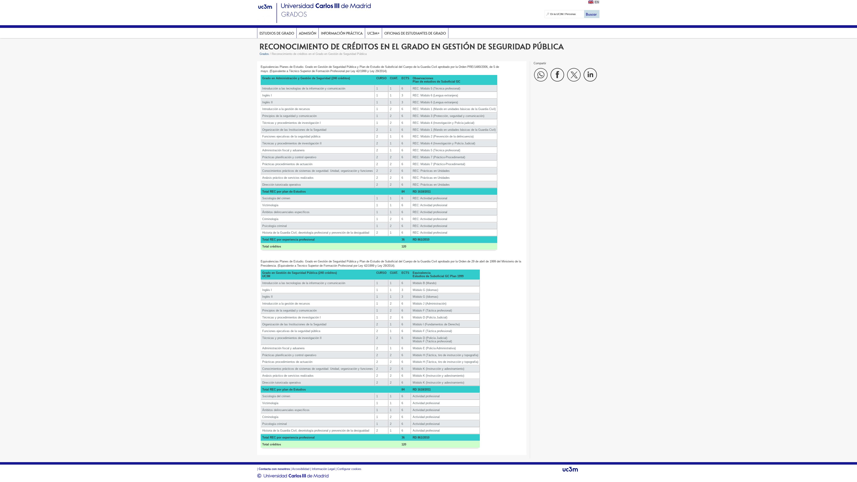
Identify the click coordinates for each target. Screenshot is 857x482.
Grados (264, 54)
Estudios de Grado (277, 33)
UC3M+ (373, 33)
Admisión (307, 33)
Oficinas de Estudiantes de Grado (415, 33)
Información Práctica (342, 33)
